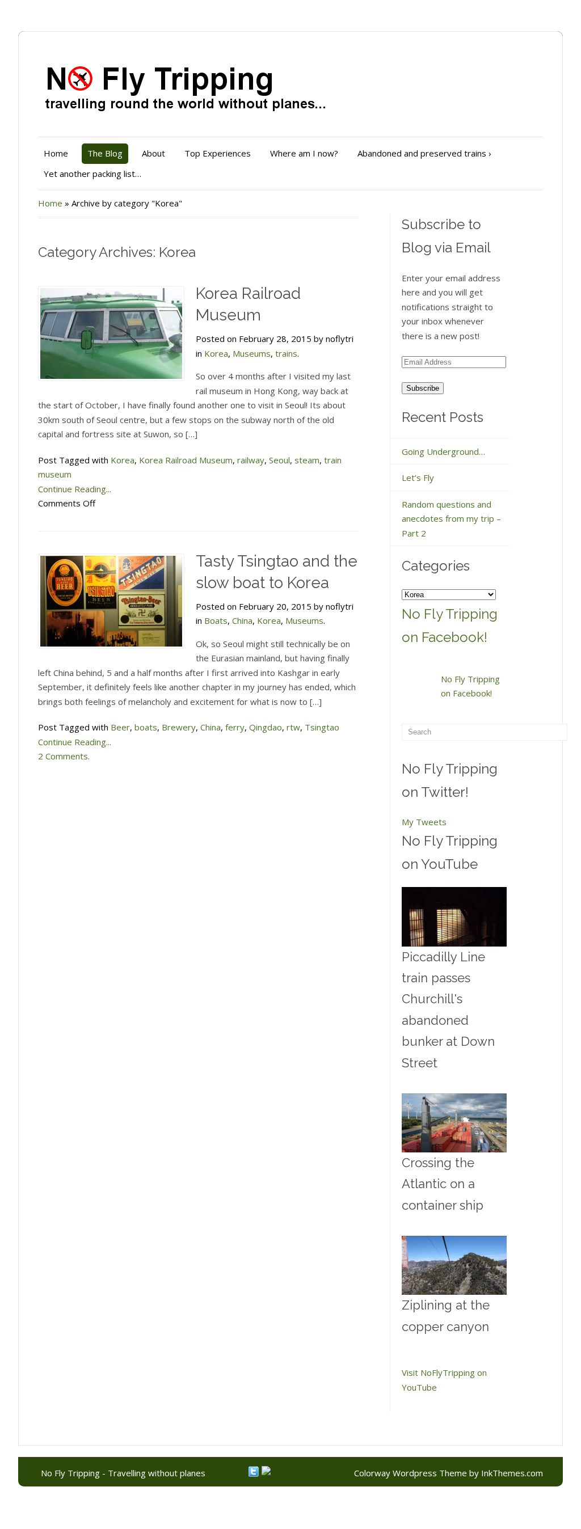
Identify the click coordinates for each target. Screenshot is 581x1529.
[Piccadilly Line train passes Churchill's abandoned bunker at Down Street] (454, 916)
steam (306, 460)
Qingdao (265, 727)
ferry (235, 727)
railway (250, 460)
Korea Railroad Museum (186, 460)
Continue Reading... (74, 489)
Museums (252, 353)
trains (286, 353)
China (242, 620)
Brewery (179, 727)
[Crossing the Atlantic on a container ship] (454, 1122)
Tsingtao (322, 727)
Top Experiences (217, 153)
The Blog (105, 153)
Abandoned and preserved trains (424, 153)
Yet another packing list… (92, 173)
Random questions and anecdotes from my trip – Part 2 (451, 519)
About (153, 153)
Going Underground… (443, 451)
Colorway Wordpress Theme (410, 1473)
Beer (120, 727)
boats (145, 727)
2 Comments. (64, 756)
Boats (216, 620)
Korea (216, 353)
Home (56, 153)
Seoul (279, 460)
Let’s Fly (418, 477)
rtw (293, 727)
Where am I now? (304, 153)
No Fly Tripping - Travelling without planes (123, 1473)
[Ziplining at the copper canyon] (454, 1265)
